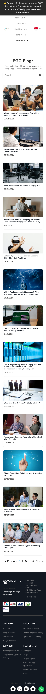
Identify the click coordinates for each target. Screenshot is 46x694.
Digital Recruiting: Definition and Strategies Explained (23, 474)
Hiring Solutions (20, 29)
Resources (21, 40)
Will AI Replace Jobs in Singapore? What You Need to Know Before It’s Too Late (21, 293)
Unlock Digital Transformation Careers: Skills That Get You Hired (21, 257)
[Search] (40, 75)
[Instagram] (19, 688)
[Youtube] (33, 688)
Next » (39, 561)
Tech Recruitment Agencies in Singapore (21, 185)
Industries (19, 23)
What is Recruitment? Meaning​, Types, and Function (22, 510)
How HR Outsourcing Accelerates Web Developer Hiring (20, 150)
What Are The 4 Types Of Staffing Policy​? (22, 403)
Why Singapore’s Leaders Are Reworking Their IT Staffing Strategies (21, 114)
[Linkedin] (26, 688)
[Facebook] (13, 688)
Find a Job (21, 34)
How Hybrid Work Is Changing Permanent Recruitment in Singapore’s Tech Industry (22, 220)
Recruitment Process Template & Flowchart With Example (23, 438)
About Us (19, 17)
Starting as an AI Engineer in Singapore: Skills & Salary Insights (21, 329)
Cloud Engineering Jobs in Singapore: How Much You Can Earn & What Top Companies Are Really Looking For (22, 366)
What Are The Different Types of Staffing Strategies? (22, 546)
